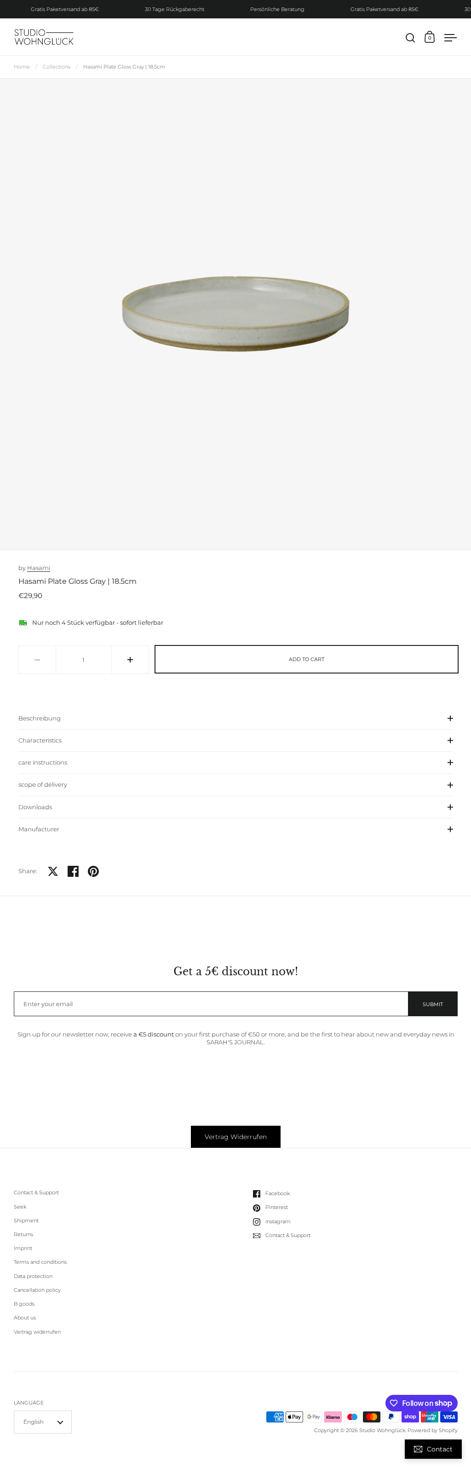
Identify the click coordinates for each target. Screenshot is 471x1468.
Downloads (35, 807)
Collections (56, 66)
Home (22, 66)
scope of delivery (42, 784)
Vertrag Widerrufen (236, 1137)
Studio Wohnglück (382, 1430)
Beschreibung (39, 718)
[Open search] (410, 38)
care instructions (42, 762)
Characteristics (40, 740)
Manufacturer (38, 829)
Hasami (38, 567)
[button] (130, 659)
